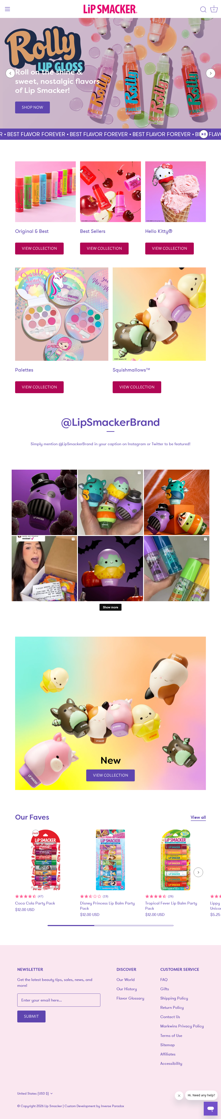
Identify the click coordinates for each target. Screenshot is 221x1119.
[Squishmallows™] (159, 314)
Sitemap (167, 1044)
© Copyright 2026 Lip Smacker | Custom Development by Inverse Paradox (70, 1106)
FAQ (163, 979)
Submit (31, 1016)
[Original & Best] (45, 191)
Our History (127, 988)
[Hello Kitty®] (175, 191)
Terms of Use (171, 1035)
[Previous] (10, 73)
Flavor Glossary (130, 998)
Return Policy (172, 1007)
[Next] (210, 73)
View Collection (39, 248)
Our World (126, 979)
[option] (110, 73)
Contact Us (170, 1016)
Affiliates (167, 1054)
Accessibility (171, 1063)
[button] (203, 134)
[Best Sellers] (110, 191)
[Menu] (7, 9)
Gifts (164, 988)
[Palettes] (61, 314)
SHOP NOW (32, 107)
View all (198, 817)
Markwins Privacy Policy (182, 1026)
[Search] (203, 9)
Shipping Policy (174, 998)
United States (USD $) (33, 1093)
